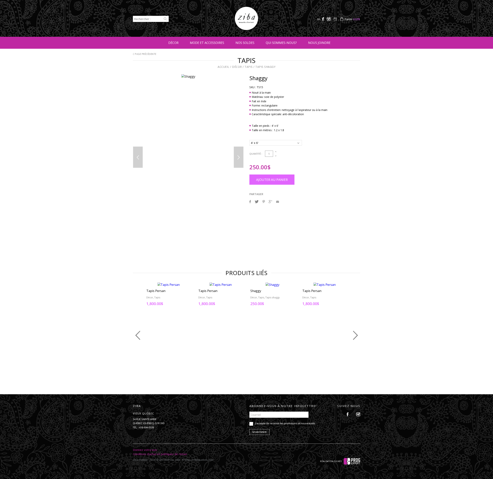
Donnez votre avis (145, 450)
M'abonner (259, 432)
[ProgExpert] (352, 461)
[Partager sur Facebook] (250, 202)
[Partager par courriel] (277, 202)
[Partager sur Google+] (270, 202)
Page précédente (145, 54)
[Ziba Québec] (246, 29)
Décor (173, 43)
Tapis (249, 67)
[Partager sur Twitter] (257, 202)
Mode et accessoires (207, 43)
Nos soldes (245, 43)
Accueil (223, 67)
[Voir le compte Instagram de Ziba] (329, 19)
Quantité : (255, 153)
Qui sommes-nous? (281, 43)
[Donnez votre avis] (335, 19)
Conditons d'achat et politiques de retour (160, 454)
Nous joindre (319, 43)
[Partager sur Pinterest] (263, 202)
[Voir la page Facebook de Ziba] (323, 19)
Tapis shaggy (265, 67)
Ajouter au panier (272, 179)
